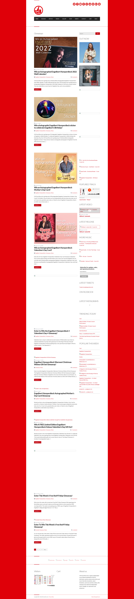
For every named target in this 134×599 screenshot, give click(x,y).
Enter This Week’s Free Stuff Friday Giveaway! (53, 495)
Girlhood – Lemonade (84, 216)
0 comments (74, 77)
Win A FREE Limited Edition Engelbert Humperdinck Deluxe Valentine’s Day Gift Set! (53, 425)
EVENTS (76, 18)
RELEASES (43, 18)
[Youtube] (83, 560)
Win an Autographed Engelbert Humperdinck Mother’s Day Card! (53, 188)
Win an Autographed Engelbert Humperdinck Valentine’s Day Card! (53, 249)
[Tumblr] (83, 4)
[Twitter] (74, 4)
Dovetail (37, 530)
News (52, 77)
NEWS (37, 18)
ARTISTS (51, 18)
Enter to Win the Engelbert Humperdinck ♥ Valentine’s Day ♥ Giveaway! (52, 332)
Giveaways (48, 77)
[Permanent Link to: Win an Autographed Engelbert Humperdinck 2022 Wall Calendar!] (55, 52)
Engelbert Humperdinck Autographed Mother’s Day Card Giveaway (54, 394)
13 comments (74, 398)
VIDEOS (57, 18)
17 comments (74, 430)
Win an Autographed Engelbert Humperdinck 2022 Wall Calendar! (55, 72)
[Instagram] (86, 4)
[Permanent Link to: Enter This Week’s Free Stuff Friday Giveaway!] (55, 470)
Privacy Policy (51, 596)
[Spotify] (99, 4)
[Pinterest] (93, 4)
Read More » (37, 89)
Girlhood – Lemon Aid (84, 232)
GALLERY (64, 18)
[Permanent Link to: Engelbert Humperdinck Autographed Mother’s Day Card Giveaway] (41, 388)
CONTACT (84, 18)
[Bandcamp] (51, 560)
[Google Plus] (96, 4)
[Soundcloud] (89, 4)
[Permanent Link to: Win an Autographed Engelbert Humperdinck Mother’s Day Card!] (55, 168)
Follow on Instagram (90, 307)
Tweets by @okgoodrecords (86, 287)
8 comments (74, 498)
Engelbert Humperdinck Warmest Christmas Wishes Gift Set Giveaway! (52, 363)
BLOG (96, 18)
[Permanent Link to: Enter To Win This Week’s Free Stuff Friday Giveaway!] (42, 519)
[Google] (65, 560)
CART (90, 18)
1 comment (74, 530)
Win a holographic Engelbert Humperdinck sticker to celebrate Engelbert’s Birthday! (55, 126)
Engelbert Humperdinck (40, 77)
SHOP (70, 18)
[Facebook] (77, 4)
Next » (45, 549)
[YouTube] (80, 4)
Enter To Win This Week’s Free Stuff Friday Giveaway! (51, 525)
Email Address (83, 271)
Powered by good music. (95, 596)
